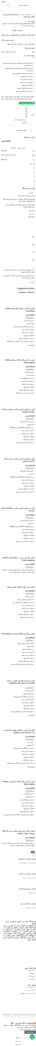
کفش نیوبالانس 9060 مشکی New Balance (18, 634)
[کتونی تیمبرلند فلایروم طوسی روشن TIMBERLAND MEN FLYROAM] (28, 673)
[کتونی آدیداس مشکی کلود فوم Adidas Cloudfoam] (28, 301)
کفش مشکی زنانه (18, 98)
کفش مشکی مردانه (6, 98)
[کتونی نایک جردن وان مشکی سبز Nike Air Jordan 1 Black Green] (28, 823)
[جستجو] (8, 5)
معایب (33, 244)
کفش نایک (22, 14)
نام (33, 252)
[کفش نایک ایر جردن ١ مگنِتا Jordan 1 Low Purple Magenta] (28, 550)
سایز (32, 115)
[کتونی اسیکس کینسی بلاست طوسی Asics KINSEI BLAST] (28, 402)
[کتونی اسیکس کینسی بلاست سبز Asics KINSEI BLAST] (28, 451)
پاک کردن (24, 122)
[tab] (21, 148)
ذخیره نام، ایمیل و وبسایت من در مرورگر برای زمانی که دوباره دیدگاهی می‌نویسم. (19, 271)
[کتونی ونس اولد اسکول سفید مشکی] (28, 579)
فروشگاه (28, 14)
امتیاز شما (31, 210)
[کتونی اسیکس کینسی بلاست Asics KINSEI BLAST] (28, 500)
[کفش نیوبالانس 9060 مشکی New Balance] (28, 626)
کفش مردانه (27, 44)
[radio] (14, 108)
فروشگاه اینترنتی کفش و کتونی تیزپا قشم (21, 922)
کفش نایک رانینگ (12, 44)
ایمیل (33, 260)
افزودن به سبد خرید (21, 130)
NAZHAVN (7, 1014)
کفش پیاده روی (25, 96)
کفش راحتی (16, 96)
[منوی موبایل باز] (34, 1)
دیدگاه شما (31, 216)
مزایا (33, 237)
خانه (33, 14)
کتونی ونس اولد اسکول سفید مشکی (21, 587)
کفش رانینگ (8, 96)
